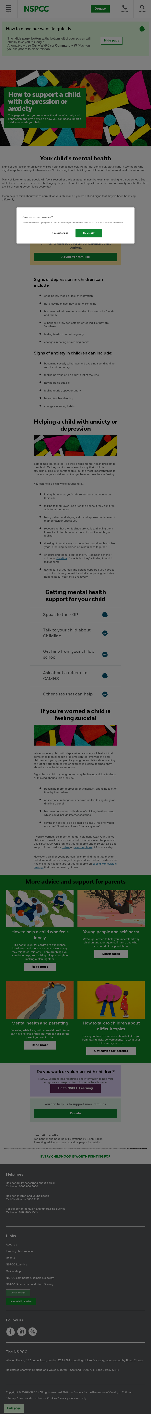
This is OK (89, 233)
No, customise (60, 233)
